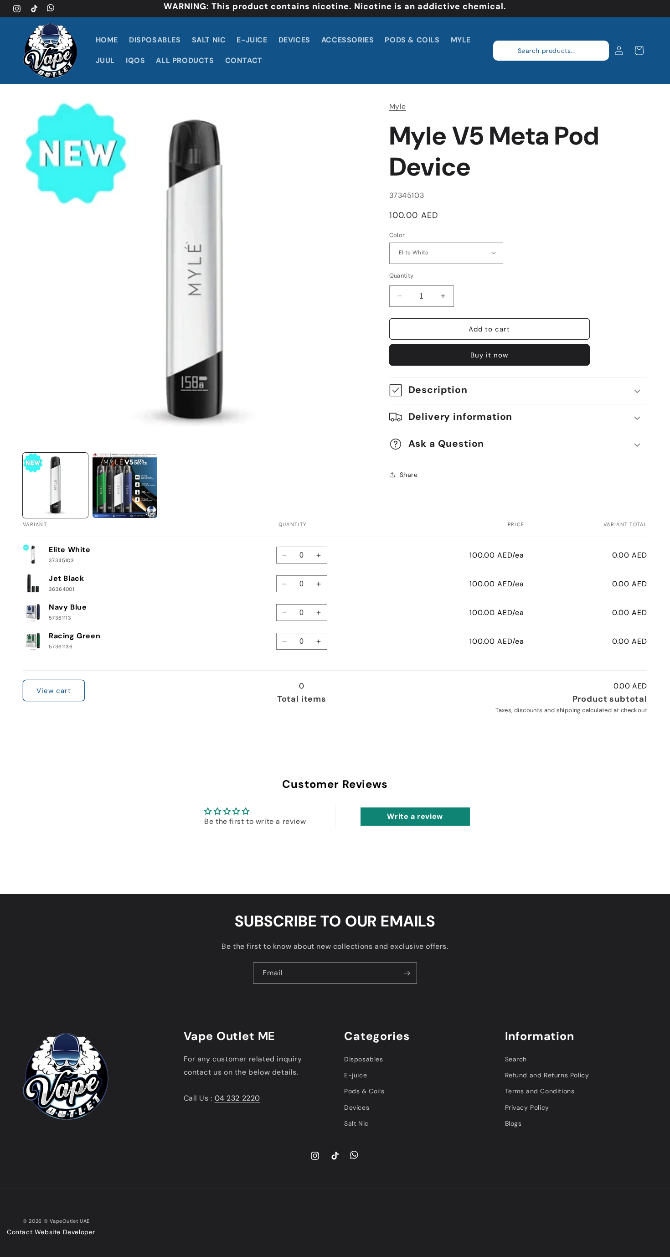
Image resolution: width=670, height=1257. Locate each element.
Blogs (513, 1123)
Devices (356, 1107)
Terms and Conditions (540, 1091)
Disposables (363, 1059)
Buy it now (489, 354)
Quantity (401, 275)
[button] (594, 51)
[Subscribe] (407, 973)
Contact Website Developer (51, 1232)
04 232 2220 (238, 1098)
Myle (397, 106)
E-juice (355, 1075)
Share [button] (409, 475)
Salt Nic (356, 1123)
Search (516, 1059)
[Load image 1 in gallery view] (55, 485)
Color (397, 234)
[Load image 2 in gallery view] (125, 485)
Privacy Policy (527, 1107)
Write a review (415, 816)
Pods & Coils (364, 1091)
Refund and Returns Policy (547, 1075)
